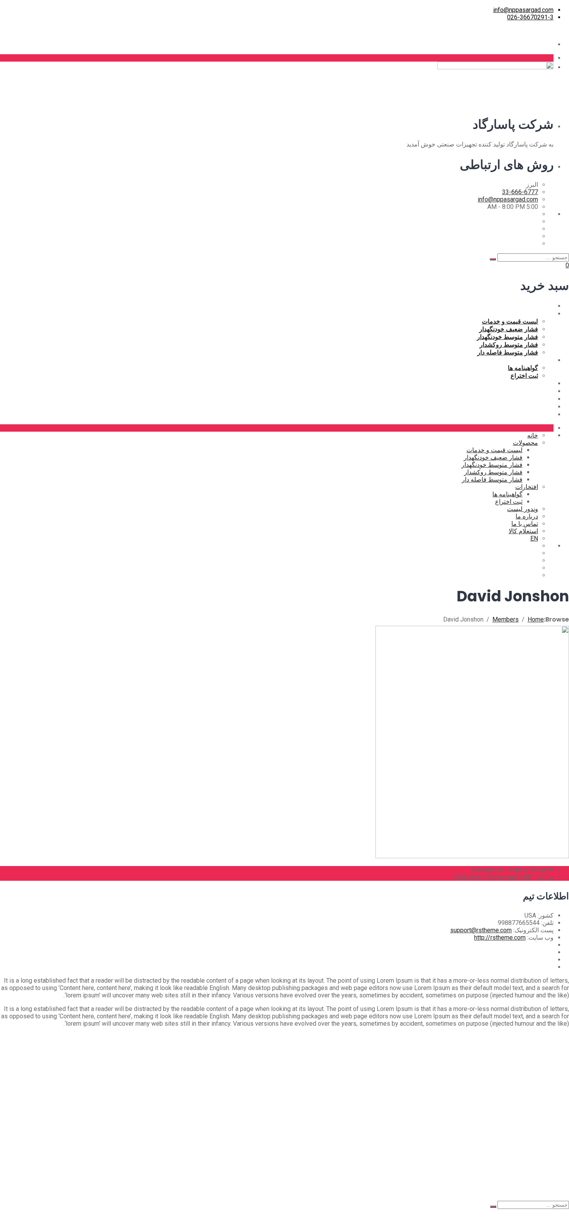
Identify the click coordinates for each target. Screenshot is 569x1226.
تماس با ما (540, 399)
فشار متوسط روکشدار (509, 344)
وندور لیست (538, 383)
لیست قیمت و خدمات (510, 321)
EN (549, 414)
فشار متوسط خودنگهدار (507, 337)
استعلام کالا (539, 406)
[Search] (493, 259)
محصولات (541, 313)
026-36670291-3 (530, 17)
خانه (548, 306)
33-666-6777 (520, 192)
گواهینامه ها (523, 368)
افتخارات (542, 360)
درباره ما (542, 391)
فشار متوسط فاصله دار (507, 352)
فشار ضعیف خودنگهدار (508, 329)
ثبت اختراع (524, 375)
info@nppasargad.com (523, 10)
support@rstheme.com (481, 930)
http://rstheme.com (500, 937)
